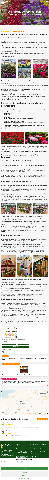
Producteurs (14, 29)
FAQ (31, 451)
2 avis (11, 31)
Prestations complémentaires (44, 452)
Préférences (24, 475)
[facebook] (3, 352)
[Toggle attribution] (47, 413)
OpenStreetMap (44, 413)
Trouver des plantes (22, 14)
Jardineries (20, 29)
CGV (31, 455)
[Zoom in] (1, 391)
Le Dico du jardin (32, 449)
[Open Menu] (47, 2)
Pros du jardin (13, 14)
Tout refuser (24, 472)
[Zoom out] (1, 393)
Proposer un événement (43, 449)
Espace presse (33, 447)
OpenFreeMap (28, 413)
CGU (31, 453)
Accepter (24, 468)
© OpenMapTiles (34, 413)
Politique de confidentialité (24, 478)
